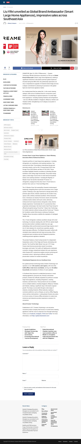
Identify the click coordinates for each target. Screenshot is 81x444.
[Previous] (39, 130)
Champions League (9, 135)
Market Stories (7, 146)
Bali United (6, 130)
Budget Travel (15, 130)
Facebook (32, 313)
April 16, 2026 (22, 23)
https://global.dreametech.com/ (40, 316)
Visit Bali (6, 159)
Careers (70, 441)
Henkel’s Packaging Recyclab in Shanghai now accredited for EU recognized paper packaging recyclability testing (35, 117)
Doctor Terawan (8, 141)
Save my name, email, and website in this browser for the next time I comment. (40, 388)
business (6, 133)
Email (24, 380)
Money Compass (12, 23)
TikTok (44, 313)
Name (25, 373)
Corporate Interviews (10, 85)
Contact (76, 441)
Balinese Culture (8, 127)
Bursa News (6, 82)
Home (4, 7)
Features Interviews (9, 88)
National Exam (7, 149)
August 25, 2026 (35, 125)
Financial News (7, 96)
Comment (26, 353)
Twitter (50, 313)
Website (44, 380)
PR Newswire (10, 7)
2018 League (7, 124)
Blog (4, 79)
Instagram (38, 313)
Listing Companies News (10, 105)
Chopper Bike (7, 138)
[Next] (42, 130)
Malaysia (15, 143)
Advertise (65, 441)
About (59, 441)
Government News (8, 99)
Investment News (8, 102)
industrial (16, 141)
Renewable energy (8, 156)
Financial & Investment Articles (10, 92)
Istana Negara (7, 143)
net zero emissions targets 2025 (10, 153)
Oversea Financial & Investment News (9, 109)
